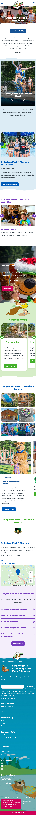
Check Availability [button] (18, 813)
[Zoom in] (31, 572)
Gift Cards (4, 711)
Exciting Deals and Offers (11, 482)
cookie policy (13, 804)
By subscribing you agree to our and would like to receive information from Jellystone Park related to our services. (18, 694)
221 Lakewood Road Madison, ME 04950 (17, 560)
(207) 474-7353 (9, 563)
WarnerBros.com (6, 740)
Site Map (4, 749)
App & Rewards (8, 704)
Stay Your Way (18, 320)
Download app (8, 775)
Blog (2, 720)
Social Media (7, 761)
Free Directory (5, 735)
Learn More (20, 119)
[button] (13, 101)
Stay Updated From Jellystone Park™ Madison (21, 668)
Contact (4, 726)
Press (3, 723)
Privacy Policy (25, 691)
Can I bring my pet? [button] (11, 622)
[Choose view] (31, 581)
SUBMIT (30, 687)
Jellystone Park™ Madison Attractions (15, 163)
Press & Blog (7, 718)
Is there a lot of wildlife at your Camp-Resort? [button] (14, 635)
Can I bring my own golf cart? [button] (16, 628)
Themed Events (7, 261)
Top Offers (6, 478)
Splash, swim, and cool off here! (18, 95)
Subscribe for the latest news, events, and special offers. (17, 678)
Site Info (5, 746)
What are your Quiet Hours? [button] (16, 615)
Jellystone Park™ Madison (18, 19)
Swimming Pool (8, 168)
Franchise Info (8, 732)
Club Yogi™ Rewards (7, 706)
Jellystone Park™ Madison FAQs (18, 593)
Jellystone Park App (7, 709)
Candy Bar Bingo (8, 229)
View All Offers (9, 509)
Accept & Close (7, 806)
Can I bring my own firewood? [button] (18, 609)
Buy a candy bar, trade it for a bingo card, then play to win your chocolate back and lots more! (17, 234)
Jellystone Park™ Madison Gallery (18, 387)
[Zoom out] (31, 576)
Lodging (15, 342)
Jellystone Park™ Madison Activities (15, 201)
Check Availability (18, 31)
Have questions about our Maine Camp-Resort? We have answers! (18, 601)
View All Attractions (11, 184)
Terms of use (16, 585)
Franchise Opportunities (8, 737)
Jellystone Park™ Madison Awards (18, 521)
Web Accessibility (6, 754)
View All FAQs (19, 644)
